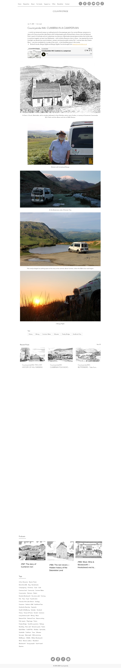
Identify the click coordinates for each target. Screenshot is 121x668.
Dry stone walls (36, 596)
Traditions (28, 632)
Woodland (35, 640)
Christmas (30, 587)
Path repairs (22, 621)
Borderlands (35, 585)
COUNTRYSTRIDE (60, 11)
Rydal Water (22, 629)
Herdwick (39, 610)
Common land (23, 590)
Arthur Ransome (23, 582)
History (21, 613)
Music (37, 615)
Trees (33, 632)
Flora (23, 599)
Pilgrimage (30, 621)
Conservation (22, 593)
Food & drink (33, 599)
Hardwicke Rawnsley (24, 607)
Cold (39, 587)
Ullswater (38, 632)
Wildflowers (22, 638)
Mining (33, 615)
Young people (31, 643)
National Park (22, 618)
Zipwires (21, 646)
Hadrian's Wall (29, 604)
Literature (41, 613)
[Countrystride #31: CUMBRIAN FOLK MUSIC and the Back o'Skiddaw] (60, 355)
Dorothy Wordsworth (24, 596)
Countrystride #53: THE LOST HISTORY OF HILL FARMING (32, 366)
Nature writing (40, 618)
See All (99, 344)
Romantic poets (36, 627)
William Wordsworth (37, 638)
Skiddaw (36, 629)
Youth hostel (39, 643)
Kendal (36, 613)
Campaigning (22, 587)
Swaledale (21, 632)
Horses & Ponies (28, 613)
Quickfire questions (33, 624)
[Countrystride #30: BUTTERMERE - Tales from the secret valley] (88, 355)
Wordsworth (22, 643)
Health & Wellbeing (24, 610)
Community (31, 590)
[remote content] (60, 52)
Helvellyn (33, 610)
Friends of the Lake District (26, 601)
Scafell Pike (29, 629)
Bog (29, 585)
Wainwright (28, 635)
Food (27, 599)
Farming (43, 596)
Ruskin (43, 627)
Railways (42, 624)
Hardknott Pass (38, 604)
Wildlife (28, 638)
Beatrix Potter (33, 582)
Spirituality (42, 629)
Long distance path (24, 615)
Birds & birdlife (23, 585)
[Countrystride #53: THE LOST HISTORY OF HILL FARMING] (32, 355)
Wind (20, 640)
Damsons (29, 593)
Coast (35, 587)
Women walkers (27, 640)
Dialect (35, 593)
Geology (37, 601)
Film (20, 599)
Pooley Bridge (23, 624)
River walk (28, 627)
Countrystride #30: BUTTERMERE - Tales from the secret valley (87, 366)
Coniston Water (39, 590)
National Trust (31, 618)
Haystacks (33, 607)
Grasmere (21, 604)
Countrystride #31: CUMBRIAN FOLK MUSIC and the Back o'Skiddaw (59, 366)
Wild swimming (36, 635)
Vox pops (21, 635)
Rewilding (21, 627)
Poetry (35, 621)
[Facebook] (85, 3)
